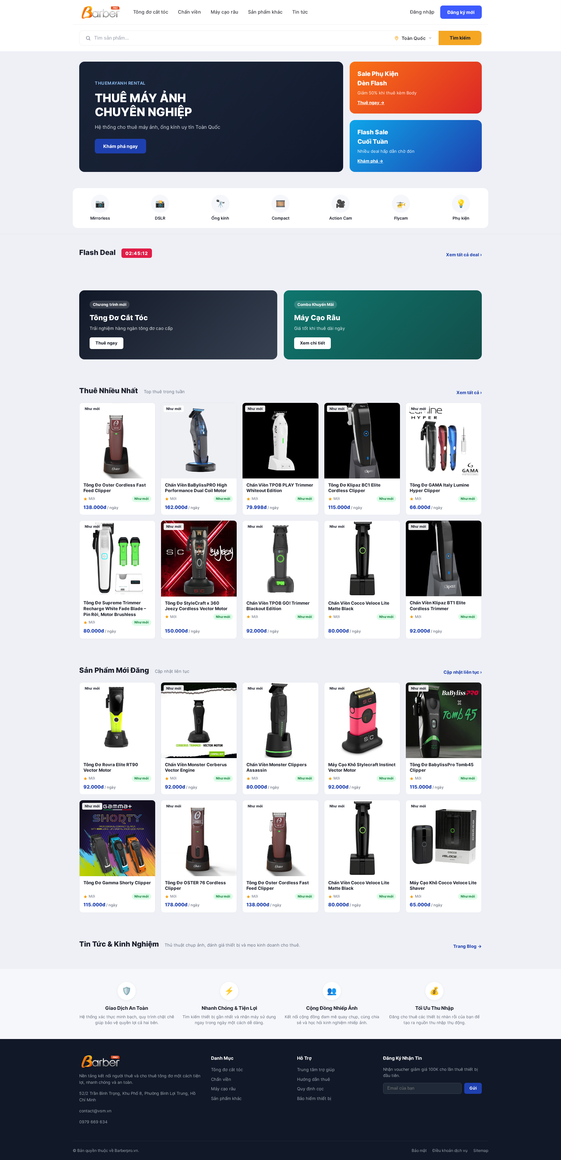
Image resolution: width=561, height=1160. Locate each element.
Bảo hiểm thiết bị (314, 1098)
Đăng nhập (422, 12)
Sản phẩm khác (265, 12)
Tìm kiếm (460, 38)
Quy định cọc (310, 1088)
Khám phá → (370, 160)
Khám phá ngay (120, 146)
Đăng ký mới (461, 12)
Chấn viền (189, 12)
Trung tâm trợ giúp (316, 1069)
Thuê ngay (106, 342)
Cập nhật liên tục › (462, 672)
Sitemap (480, 1150)
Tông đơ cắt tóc (150, 12)
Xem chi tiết (312, 342)
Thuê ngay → (370, 102)
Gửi (473, 1088)
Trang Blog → (467, 946)
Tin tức (300, 12)
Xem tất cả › (469, 392)
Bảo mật (419, 1150)
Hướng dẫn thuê (313, 1079)
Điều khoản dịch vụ (450, 1150)
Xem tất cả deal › (464, 254)
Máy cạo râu (224, 12)
